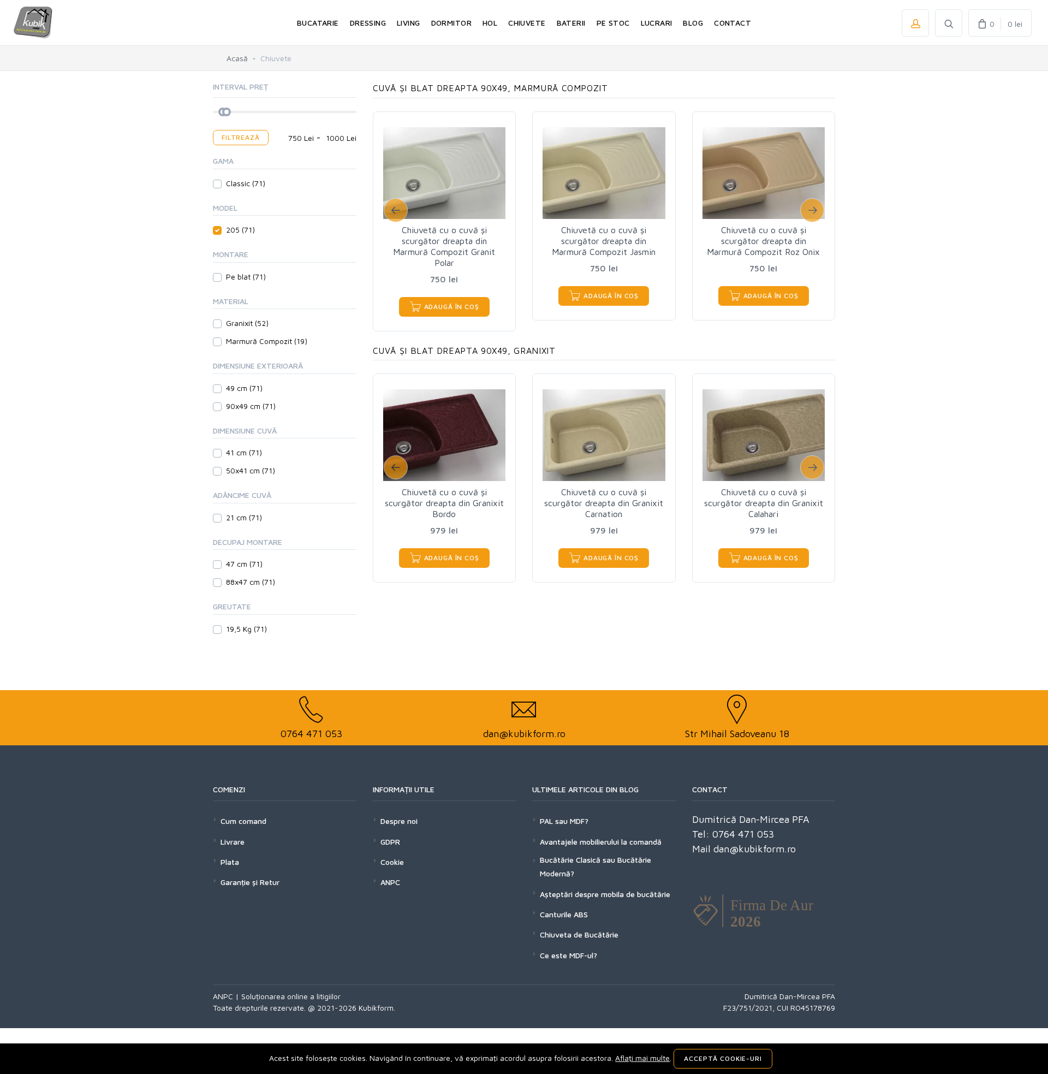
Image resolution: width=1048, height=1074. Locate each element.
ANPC (390, 882)
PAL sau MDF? (564, 821)
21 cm (244, 517)
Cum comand (243, 821)
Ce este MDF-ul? (568, 955)
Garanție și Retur (250, 882)
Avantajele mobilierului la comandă (601, 841)
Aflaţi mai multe (642, 1058)
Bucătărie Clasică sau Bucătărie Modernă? (595, 866)
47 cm (244, 563)
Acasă (237, 58)
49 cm (244, 388)
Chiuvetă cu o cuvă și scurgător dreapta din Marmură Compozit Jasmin (604, 241)
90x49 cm (251, 406)
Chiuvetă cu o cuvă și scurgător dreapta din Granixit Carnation (603, 503)
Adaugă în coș (450, 306)
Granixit (247, 323)
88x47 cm (250, 581)
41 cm (244, 452)
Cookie (392, 862)
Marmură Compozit (266, 341)
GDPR (390, 841)
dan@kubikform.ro (524, 733)
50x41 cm (250, 470)
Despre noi (399, 821)
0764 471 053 (311, 733)
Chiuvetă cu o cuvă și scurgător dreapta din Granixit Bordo (444, 503)
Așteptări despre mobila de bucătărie (605, 894)
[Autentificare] (915, 23)
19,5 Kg (246, 628)
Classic (245, 183)
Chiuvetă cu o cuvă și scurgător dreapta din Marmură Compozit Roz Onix (763, 241)
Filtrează (241, 137)
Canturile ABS (564, 914)
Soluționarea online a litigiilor (291, 996)
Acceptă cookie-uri (722, 1058)
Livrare (233, 841)
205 (240, 229)
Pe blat (246, 276)
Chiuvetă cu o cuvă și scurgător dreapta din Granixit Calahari (763, 503)
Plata (230, 862)
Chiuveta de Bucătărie (579, 934)
